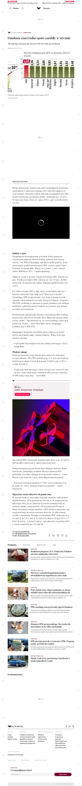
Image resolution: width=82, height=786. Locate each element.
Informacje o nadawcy (27, 741)
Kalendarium (25, 760)
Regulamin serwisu (26, 739)
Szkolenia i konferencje (15, 755)
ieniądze (46, 8)
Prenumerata (42, 739)
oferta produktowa (40, 760)
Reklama (41, 735)
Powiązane (12, 545)
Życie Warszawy (60, 747)
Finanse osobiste (17, 32)
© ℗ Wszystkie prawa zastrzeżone (24, 534)
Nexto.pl (58, 739)
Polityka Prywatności (27, 735)
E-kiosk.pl (58, 735)
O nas (10, 735)
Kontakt (10, 737)
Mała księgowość (61, 741)
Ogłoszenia (42, 737)
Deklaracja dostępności (27, 743)
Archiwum (41, 741)
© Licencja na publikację (20, 532)
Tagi (54, 545)
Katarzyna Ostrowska (20, 181)
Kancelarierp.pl (60, 743)
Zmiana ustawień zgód (27, 737)
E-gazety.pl (59, 737)
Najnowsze (41, 545)
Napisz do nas (12, 739)
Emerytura (27, 32)
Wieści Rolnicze (60, 745)
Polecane (27, 545)
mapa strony (12, 760)
